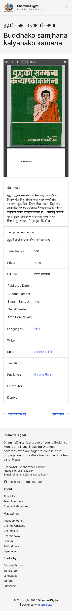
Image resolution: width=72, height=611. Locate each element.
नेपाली (37, 329)
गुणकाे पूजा (58, 414)
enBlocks (46, 604)
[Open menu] (66, 8)
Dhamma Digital (28, 6)
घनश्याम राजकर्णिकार (44, 351)
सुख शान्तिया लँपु (17, 414)
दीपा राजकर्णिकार (42, 374)
